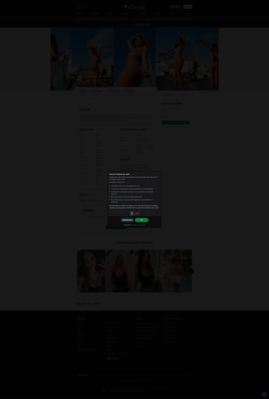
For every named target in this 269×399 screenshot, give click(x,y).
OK (141, 220)
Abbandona (127, 220)
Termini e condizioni (138, 225)
